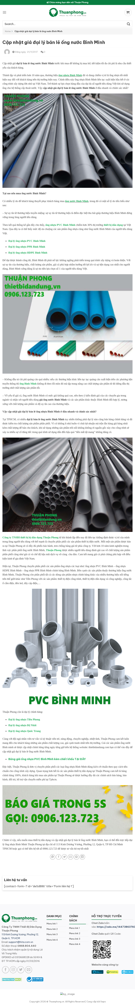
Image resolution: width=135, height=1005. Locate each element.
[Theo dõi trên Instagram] (13, 969)
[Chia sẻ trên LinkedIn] (82, 857)
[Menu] (4, 12)
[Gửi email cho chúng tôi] (28, 969)
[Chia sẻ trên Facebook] (58, 857)
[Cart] (128, 12)
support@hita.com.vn (21, 942)
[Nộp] (128, 24)
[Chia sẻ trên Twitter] (64, 857)
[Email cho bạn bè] (70, 857)
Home (8, 31)
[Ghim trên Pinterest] (76, 857)
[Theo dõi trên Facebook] (5, 969)
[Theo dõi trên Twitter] (20, 969)
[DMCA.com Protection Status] (12, 979)
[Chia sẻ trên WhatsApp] (52, 857)
